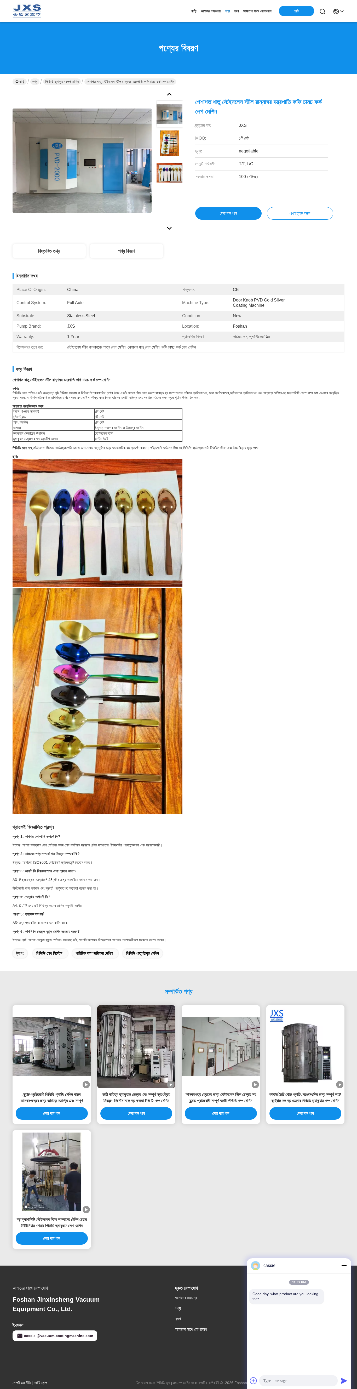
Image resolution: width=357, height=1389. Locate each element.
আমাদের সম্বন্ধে (211, 11)
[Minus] (344, 1265)
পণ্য (227, 11)
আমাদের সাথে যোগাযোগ (257, 11)
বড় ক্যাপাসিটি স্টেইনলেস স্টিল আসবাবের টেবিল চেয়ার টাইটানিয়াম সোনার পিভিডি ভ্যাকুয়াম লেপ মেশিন (52, 1222)
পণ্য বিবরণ (126, 251)
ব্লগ (178, 1319)
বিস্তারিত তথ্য (49, 251)
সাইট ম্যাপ (40, 1383)
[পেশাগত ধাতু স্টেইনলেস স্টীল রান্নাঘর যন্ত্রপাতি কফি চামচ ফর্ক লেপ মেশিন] (82, 160)
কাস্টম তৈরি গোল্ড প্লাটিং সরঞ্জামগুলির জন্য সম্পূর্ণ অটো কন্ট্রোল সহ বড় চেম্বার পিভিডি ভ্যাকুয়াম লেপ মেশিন (305, 1097)
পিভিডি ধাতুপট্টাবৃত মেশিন (142, 953)
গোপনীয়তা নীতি (22, 1383)
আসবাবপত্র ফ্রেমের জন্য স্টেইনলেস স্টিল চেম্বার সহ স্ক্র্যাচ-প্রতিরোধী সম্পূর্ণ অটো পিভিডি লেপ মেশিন (221, 1097)
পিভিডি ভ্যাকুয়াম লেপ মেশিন (62, 81)
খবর (236, 11)
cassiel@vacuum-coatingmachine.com (58, 1336)
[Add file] (253, 1380)
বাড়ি (194, 11)
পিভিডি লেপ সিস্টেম (49, 953)
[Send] (344, 1380)
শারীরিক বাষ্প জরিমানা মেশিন (94, 953)
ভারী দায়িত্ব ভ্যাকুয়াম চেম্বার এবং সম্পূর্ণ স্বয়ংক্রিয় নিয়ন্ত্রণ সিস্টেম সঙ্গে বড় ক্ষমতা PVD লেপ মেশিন (136, 1097)
